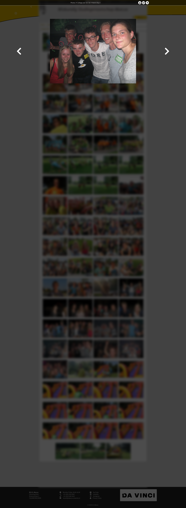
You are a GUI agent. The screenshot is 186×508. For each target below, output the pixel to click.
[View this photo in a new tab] (143, 2)
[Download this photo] (139, 2)
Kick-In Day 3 (96, 3)
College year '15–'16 (83, 3)
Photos (73, 3)
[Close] (147, 2)
